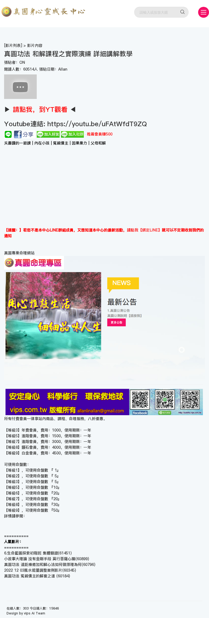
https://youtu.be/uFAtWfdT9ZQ (96, 123)
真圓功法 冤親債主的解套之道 (30, 576)
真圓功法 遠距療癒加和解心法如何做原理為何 (43, 564)
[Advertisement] (104, 186)
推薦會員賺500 (99, 134)
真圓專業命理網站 (19, 253)
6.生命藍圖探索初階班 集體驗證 (31, 553)
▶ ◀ (40, 109)
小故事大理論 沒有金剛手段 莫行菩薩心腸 (39, 559)
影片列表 (13, 45)
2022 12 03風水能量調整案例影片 (33, 570)
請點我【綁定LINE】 (144, 230)
